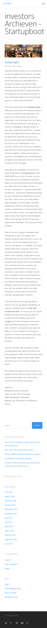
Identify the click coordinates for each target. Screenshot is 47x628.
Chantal (9, 66)
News (7, 568)
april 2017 (9, 526)
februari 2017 (10, 535)
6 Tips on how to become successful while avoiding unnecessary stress (22, 464)
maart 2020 (9, 496)
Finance (8, 560)
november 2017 (11, 513)
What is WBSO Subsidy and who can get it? (23, 454)
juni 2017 (9, 518)
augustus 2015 (11, 539)
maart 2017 (9, 531)
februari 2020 (10, 500)
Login (7, 584)
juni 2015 (9, 543)
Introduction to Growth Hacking (18, 458)
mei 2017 (8, 522)
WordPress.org (11, 597)
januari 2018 (10, 505)
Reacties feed (10, 593)
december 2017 (11, 509)
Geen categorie (17, 66)
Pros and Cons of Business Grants (19, 450)
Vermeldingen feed (13, 588)
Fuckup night (12, 62)
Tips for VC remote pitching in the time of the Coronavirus (22, 444)
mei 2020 (8, 492)
